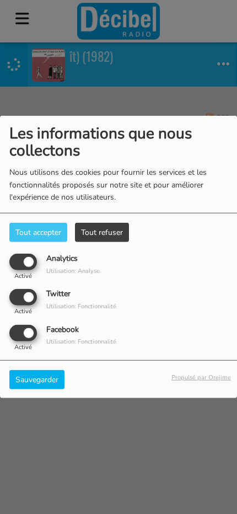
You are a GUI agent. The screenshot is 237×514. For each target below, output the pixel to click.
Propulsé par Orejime (201, 377)
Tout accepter (38, 232)
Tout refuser (102, 232)
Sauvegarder (36, 379)
